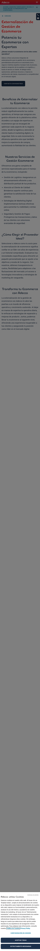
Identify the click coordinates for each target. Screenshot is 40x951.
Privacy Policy (25, 928)
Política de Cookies (13, 928)
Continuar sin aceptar (33, 894)
